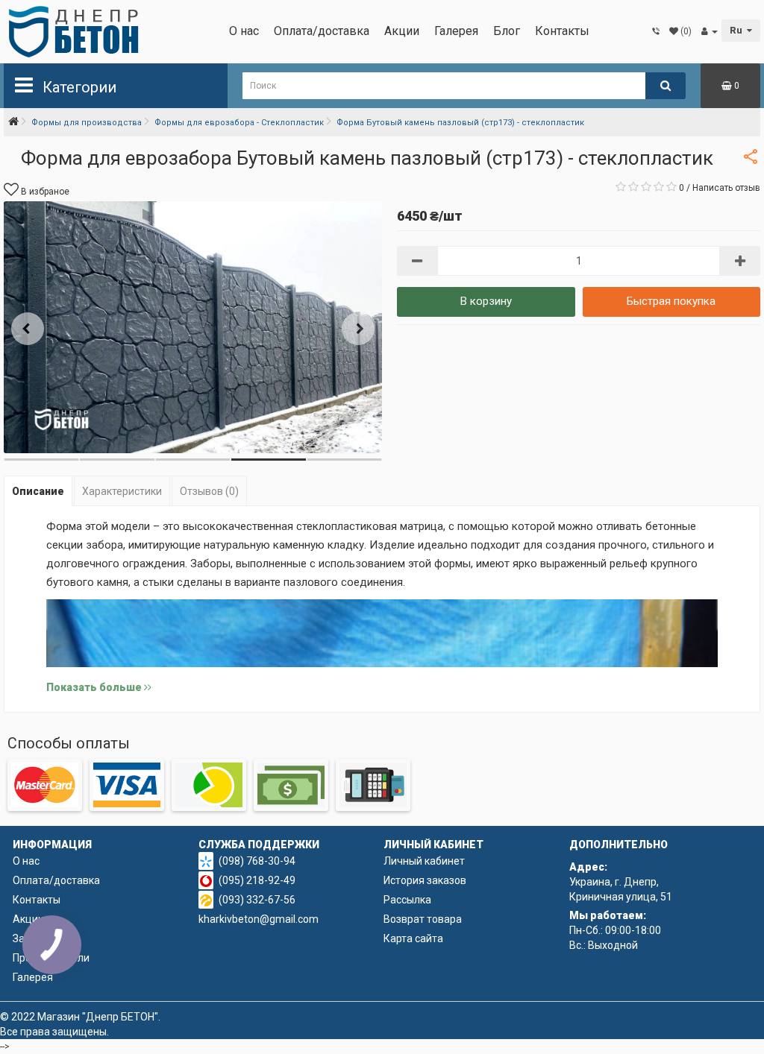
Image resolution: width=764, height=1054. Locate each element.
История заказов (424, 880)
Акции (401, 31)
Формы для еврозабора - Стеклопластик (239, 122)
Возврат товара (422, 919)
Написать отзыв (726, 188)
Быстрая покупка (671, 301)
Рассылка (407, 900)
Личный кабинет (424, 861)
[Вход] (709, 31)
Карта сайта (413, 938)
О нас (244, 31)
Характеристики (122, 491)
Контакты (562, 31)
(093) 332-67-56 (257, 900)
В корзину (486, 301)
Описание (38, 491)
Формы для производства (86, 122)
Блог (506, 31)
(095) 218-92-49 (257, 880)
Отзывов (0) (209, 491)
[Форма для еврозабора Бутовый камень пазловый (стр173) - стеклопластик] (193, 327)
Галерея (456, 31)
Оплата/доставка (321, 31)
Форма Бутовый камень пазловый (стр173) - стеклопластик (460, 122)
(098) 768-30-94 (257, 861)
